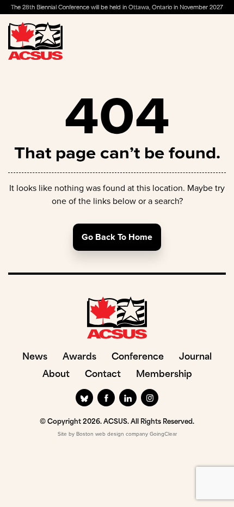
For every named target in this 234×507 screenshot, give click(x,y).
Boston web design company (112, 433)
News (34, 357)
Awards (79, 357)
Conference (138, 357)
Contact (103, 374)
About (56, 374)
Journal (195, 357)
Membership (164, 374)
